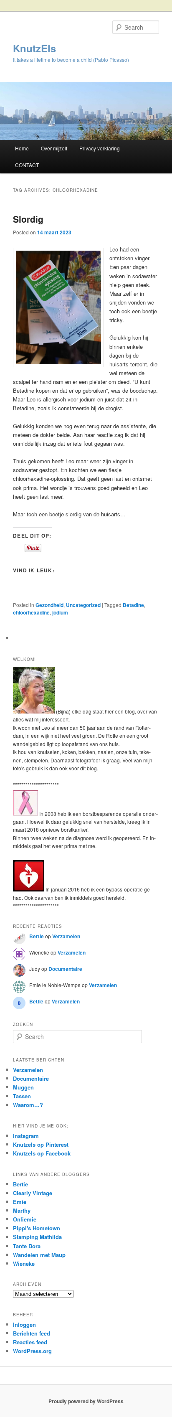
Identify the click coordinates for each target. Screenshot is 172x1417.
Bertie (36, 936)
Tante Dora (26, 1246)
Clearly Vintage (32, 1193)
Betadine (133, 605)
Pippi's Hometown (36, 1228)
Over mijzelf (54, 148)
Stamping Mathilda (37, 1237)
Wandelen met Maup (39, 1255)
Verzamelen (66, 936)
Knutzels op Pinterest (40, 1144)
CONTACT (27, 164)
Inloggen (24, 1324)
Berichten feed (31, 1333)
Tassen (22, 1096)
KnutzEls (34, 48)
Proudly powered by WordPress (86, 1401)
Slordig (28, 219)
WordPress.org (32, 1351)
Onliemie (24, 1219)
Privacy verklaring (99, 148)
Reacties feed (30, 1342)
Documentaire (65, 969)
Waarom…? (28, 1105)
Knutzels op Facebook (42, 1153)
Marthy (21, 1210)
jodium (60, 612)
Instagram (26, 1136)
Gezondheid (49, 605)
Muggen (23, 1087)
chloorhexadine (31, 612)
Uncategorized (83, 605)
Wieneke (24, 1263)
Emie (19, 1202)
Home (22, 148)
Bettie (36, 1001)
